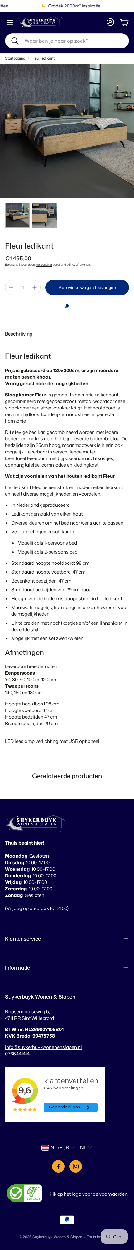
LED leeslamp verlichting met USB (41, 741)
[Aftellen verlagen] (11, 287)
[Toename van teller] (34, 287)
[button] (67, 41)
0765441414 (17, 1053)
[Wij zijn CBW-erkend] (24, 1194)
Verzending (44, 264)
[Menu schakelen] (9, 22)
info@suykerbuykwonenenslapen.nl (43, 1047)
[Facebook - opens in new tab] (58, 1166)
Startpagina (15, 58)
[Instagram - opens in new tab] (75, 1166)
